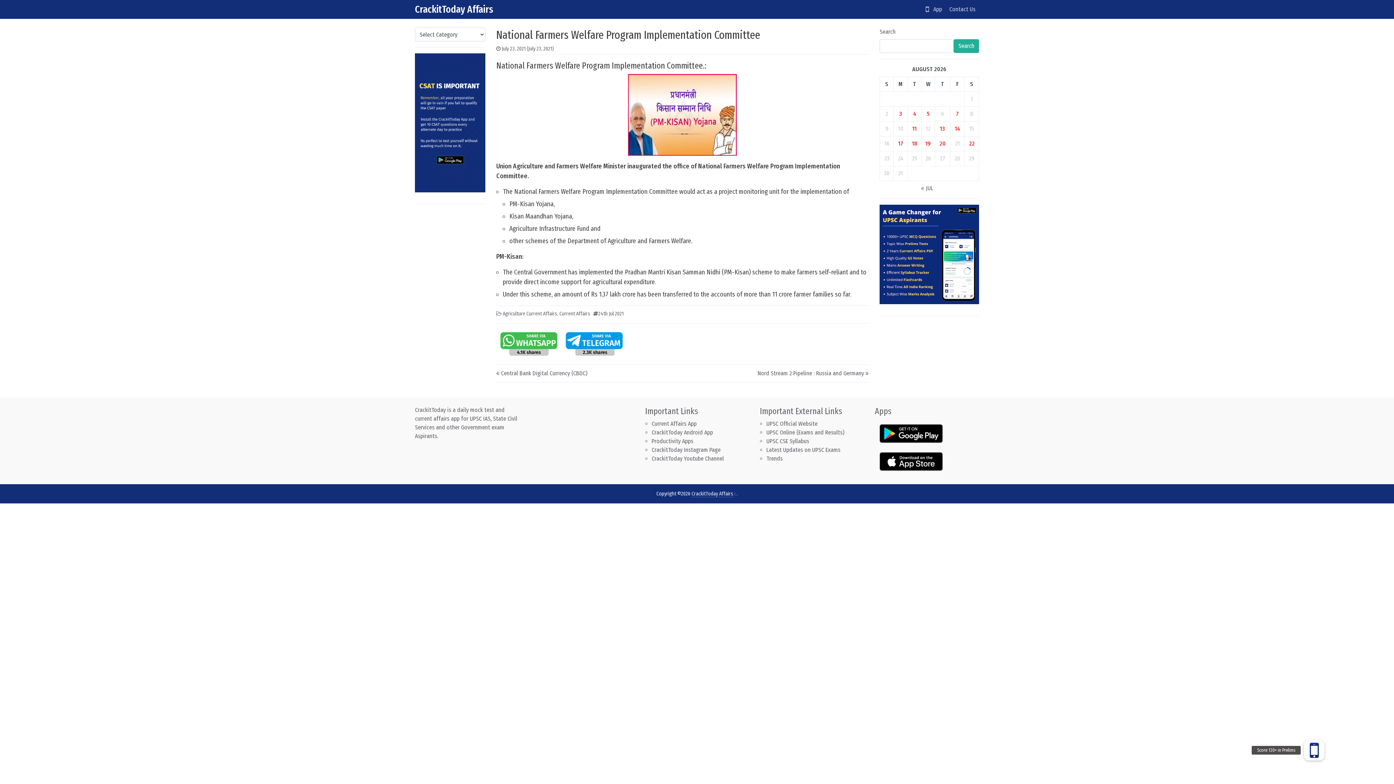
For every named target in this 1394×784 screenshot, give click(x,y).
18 (914, 143)
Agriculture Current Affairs (530, 314)
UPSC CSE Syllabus (788, 441)
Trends (774, 458)
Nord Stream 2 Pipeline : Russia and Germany (811, 373)
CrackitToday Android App (682, 432)
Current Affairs (574, 314)
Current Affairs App (674, 423)
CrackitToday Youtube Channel (688, 458)
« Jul (927, 188)
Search (888, 31)
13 (942, 128)
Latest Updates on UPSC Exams (803, 449)
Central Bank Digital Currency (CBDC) (544, 373)
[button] (1314, 750)
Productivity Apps (672, 441)
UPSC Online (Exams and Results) (805, 432)
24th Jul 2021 (611, 314)
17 (900, 143)
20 (942, 143)
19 (928, 143)
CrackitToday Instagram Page (686, 449)
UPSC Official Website (792, 423)
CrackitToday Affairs (454, 9)
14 (957, 128)
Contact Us (962, 9)
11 (914, 128)
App (935, 9)
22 (972, 143)
